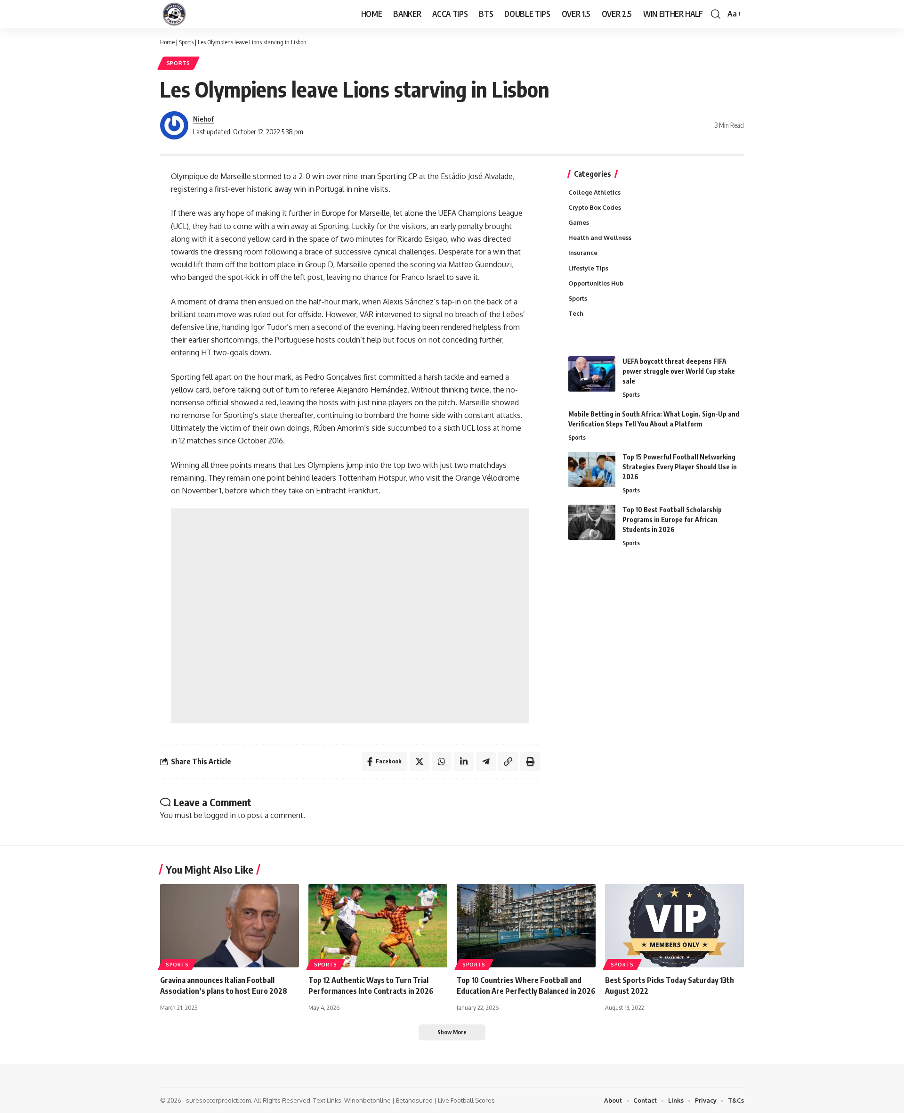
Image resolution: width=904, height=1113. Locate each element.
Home (167, 42)
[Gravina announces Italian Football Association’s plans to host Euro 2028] (229, 925)
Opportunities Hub (595, 283)
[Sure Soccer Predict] (174, 14)
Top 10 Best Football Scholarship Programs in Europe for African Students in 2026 (672, 519)
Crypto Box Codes (594, 207)
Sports (186, 42)
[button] (715, 14)
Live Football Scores (466, 1100)
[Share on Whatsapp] (442, 761)
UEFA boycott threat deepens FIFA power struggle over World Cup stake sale (678, 371)
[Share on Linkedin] (464, 761)
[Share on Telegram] (486, 761)
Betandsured (414, 1100)
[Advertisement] (350, 615)
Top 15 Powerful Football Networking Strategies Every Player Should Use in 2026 (679, 467)
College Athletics (594, 192)
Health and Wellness (599, 237)
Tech (575, 313)
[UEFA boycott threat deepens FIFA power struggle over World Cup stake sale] (591, 374)
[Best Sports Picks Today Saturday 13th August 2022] (674, 925)
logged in (220, 815)
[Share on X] (419, 761)
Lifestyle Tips (588, 268)
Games (578, 222)
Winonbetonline (367, 1100)
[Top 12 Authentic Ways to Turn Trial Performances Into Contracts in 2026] (377, 925)
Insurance (582, 252)
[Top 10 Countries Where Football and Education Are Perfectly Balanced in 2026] (526, 925)
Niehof (203, 119)
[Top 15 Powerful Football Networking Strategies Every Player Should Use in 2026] (591, 469)
